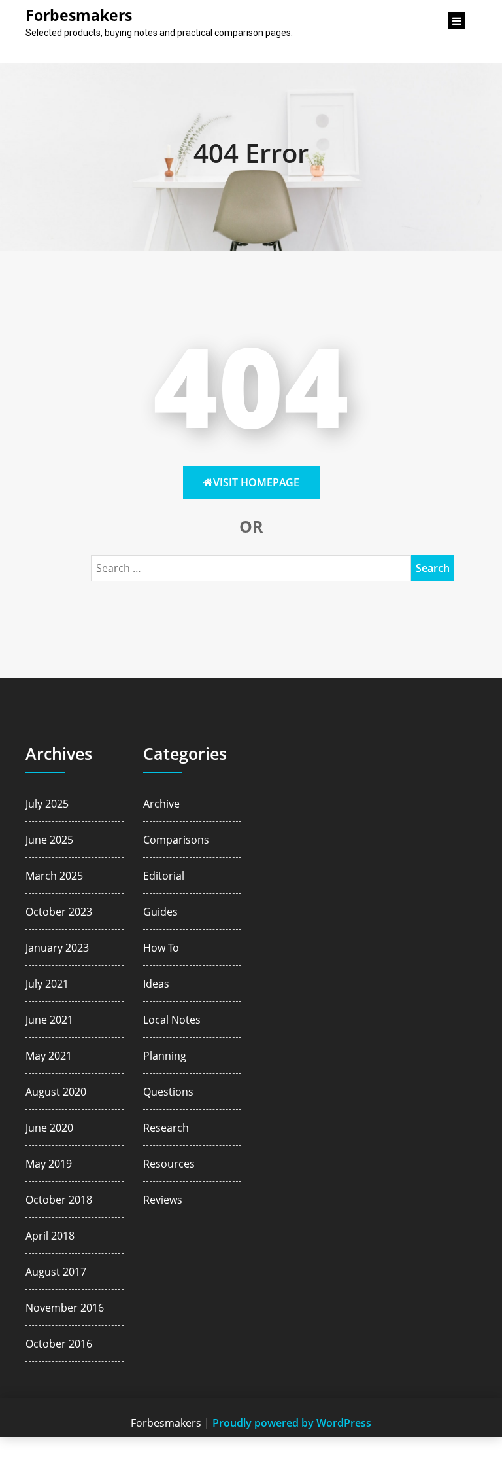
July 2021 (47, 984)
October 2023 (58, 912)
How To (161, 948)
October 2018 (58, 1199)
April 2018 (50, 1235)
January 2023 (57, 948)
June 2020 (49, 1127)
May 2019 (48, 1163)
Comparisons (176, 840)
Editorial (163, 876)
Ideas (156, 984)
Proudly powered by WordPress (291, 1423)
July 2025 (47, 804)
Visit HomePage (256, 482)
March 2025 (54, 876)
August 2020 (55, 1092)
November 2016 (64, 1307)
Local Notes (172, 1020)
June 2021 (49, 1020)
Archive (161, 804)
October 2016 (58, 1343)
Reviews (162, 1199)
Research (166, 1127)
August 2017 (55, 1271)
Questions (168, 1092)
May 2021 (48, 1056)
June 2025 (49, 840)
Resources (169, 1163)
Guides (160, 912)
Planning (164, 1056)
